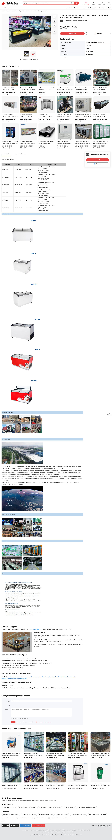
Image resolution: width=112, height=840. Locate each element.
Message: (7, 709)
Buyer (75, 8)
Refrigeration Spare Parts (20, 678)
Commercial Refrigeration (16, 677)
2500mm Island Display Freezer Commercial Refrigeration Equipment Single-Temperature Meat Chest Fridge (45, 142)
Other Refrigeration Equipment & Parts (28, 807)
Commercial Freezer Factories (29, 814)
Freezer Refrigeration (8, 818)
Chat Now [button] (99, 33)
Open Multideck (59, 677)
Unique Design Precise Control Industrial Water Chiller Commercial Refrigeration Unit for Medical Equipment (65, 88)
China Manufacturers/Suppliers (43, 830)
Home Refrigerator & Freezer (9, 807)
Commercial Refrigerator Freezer (78, 814)
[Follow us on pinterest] (107, 825)
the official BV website (36, 629)
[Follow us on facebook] (98, 825)
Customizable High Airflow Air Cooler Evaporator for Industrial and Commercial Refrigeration (82, 142)
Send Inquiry (72, 33)
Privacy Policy (79, 834)
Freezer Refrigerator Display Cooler (97, 814)
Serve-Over (52, 677)
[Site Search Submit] (76, 3)
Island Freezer (31, 677)
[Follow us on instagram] (103, 825)
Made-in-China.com (49, 831)
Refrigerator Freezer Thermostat (39, 818)
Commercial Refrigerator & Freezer (41, 11)
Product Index (82, 830)
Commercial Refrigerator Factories (11, 814)
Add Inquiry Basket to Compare (30, 60)
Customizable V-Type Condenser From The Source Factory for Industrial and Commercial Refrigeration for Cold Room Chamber (82, 88)
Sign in (108, 4)
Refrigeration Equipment (8, 678)
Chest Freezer (45, 677)
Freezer (25, 677)
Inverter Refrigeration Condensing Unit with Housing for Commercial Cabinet (83, 115)
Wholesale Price (65, 830)
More (3, 821)
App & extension (92, 8)
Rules (109, 8)
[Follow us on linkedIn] (109, 825)
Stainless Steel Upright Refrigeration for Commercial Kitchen (45, 115)
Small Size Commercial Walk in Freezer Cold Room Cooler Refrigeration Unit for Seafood (9, 88)
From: (8, 701)
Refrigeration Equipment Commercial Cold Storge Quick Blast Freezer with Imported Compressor (64, 142)
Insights (88, 830)
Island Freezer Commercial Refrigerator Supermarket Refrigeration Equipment (99, 115)
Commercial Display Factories (46, 814)
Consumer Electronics (11, 11)
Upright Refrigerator (68, 807)
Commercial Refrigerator (55, 807)
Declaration (72, 834)
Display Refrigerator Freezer (22, 818)
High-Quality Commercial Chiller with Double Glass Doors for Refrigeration (100, 142)
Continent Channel (74, 830)
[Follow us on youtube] (105, 825)
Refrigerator (38, 677)
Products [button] (26, 3)
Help (83, 8)
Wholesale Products (56, 830)
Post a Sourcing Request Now (44, 722)
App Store (5, 825)
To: (9, 705)
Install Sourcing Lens (39, 825)
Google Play (14, 825)
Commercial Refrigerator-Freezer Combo (86, 807)
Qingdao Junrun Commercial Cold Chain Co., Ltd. (75, 20)
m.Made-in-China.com (59, 831)
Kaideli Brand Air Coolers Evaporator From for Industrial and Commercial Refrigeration (10, 115)
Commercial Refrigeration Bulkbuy (59, 818)
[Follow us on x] (101, 825)
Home (3, 11)
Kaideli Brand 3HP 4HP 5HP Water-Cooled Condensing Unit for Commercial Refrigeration (65, 115)
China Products (32, 830)
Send (13, 722)
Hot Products (25, 830)
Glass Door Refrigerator (70, 677)
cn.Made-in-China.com (70, 831)
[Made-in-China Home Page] (10, 3)
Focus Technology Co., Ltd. (45, 834)
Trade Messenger (25, 825)
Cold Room (43, 807)
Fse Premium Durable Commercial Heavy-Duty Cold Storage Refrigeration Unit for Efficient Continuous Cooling (46, 88)
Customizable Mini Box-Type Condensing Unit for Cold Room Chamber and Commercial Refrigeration (27, 88)
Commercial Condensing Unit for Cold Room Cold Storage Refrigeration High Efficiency (100, 88)
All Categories (7, 8)
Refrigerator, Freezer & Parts (24, 11)
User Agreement (64, 834)
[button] (71, 3)
